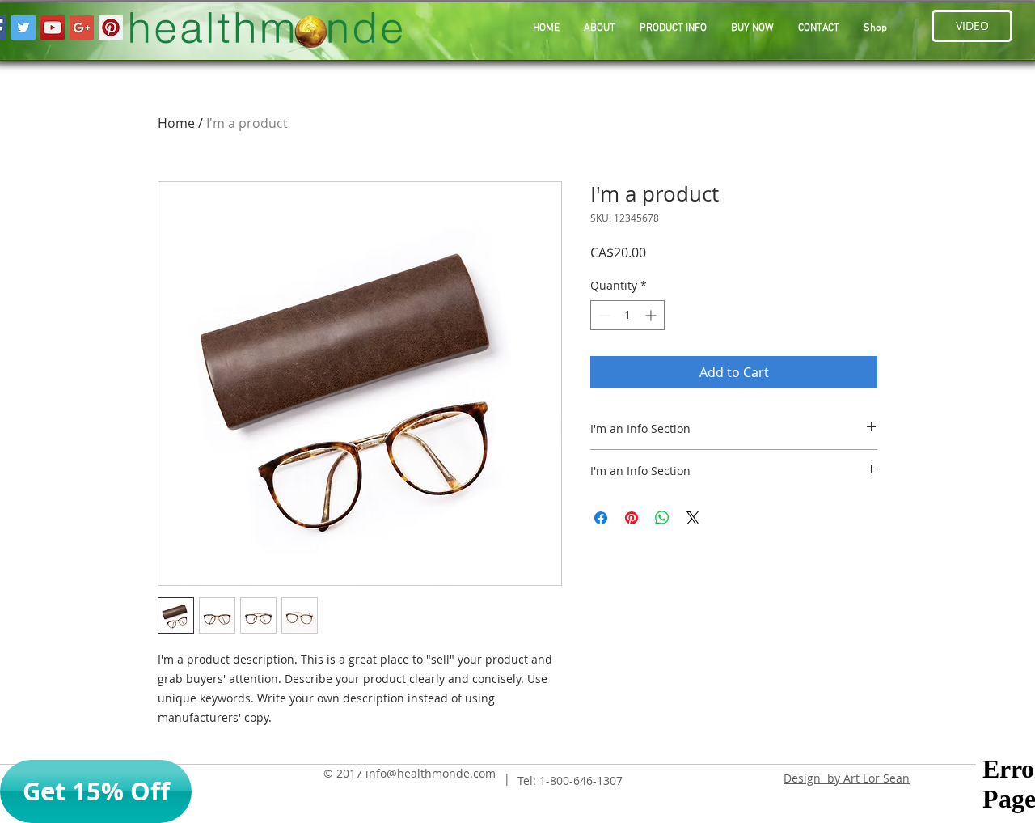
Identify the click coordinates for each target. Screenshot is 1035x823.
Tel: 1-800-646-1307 (570, 780)
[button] (673, 29)
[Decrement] (603, 315)
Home (176, 123)
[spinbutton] (627, 315)
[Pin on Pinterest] (631, 518)
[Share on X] (693, 518)
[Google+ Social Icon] (82, 27)
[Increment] (652, 315)
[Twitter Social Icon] (23, 27)
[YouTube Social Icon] (52, 27)
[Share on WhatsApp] (662, 518)
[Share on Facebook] (600, 518)
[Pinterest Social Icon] (111, 27)
